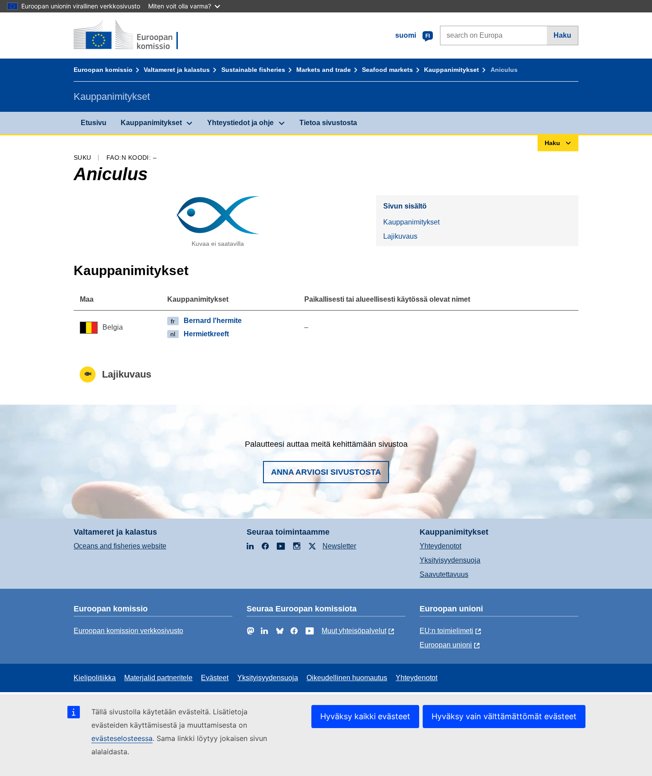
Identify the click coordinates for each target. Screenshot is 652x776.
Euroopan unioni (446, 645)
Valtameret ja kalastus (177, 69)
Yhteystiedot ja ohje (240, 122)
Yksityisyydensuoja (450, 560)
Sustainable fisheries (253, 69)
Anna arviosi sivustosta (326, 472)
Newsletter (339, 546)
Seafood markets (387, 69)
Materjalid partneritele (158, 677)
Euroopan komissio (103, 69)
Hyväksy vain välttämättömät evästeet (504, 716)
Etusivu (93, 122)
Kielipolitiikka (95, 677)
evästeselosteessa (122, 738)
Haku (562, 35)
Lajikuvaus (400, 236)
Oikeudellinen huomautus (346, 677)
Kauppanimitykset (451, 69)
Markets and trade (323, 69)
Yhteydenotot (440, 546)
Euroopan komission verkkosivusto (128, 630)
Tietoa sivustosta (328, 122)
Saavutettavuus (444, 574)
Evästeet (214, 677)
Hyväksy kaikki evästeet (365, 716)
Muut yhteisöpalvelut (354, 630)
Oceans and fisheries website (120, 546)
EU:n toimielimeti (446, 630)
